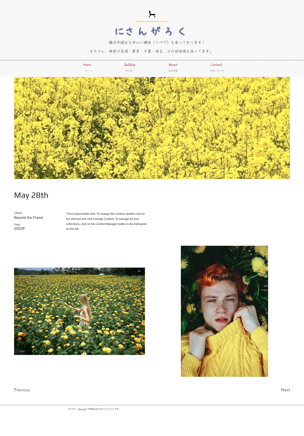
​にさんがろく (152, 31)
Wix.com (82, 409)
